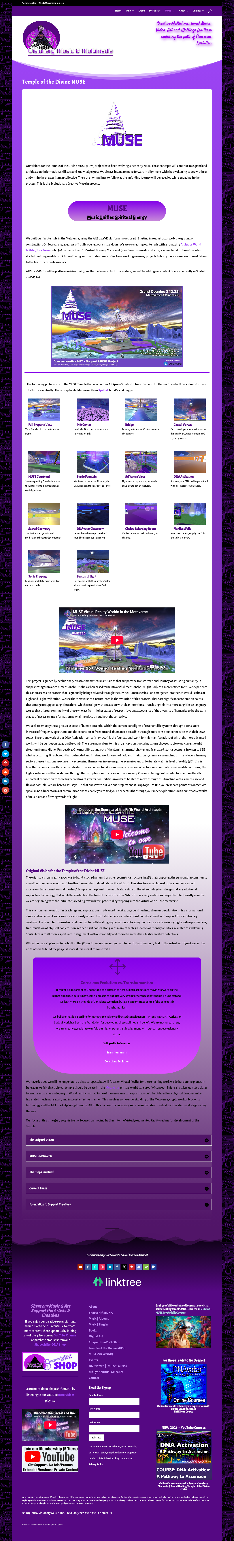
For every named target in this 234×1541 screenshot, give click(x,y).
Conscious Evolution (117, 1061)
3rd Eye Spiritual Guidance (106, 1372)
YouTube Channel (65, 1335)
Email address (96, 1395)
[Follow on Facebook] (88, 1267)
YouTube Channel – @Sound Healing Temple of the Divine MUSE (184, 1486)
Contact (197, 11)
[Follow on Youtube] (80, 1267)
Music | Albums (99, 1318)
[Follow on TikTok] (95, 1267)
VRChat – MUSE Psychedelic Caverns (184, 1310)
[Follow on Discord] (139, 1267)
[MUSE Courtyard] (44, 472)
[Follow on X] (124, 1267)
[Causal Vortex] (190, 420)
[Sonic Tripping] (44, 572)
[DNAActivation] (190, 472)
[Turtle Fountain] (93, 472)
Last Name (94, 1422)
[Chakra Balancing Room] (141, 524)
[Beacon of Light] (93, 572)
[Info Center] (93, 420)
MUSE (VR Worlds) (101, 1354)
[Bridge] (141, 420)
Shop (128, 11)
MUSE (168, 11)
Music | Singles (99, 1324)
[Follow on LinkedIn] (110, 1267)
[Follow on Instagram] (102, 1267)
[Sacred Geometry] (44, 524)
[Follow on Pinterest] (132, 1267)
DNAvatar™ (155, 11)
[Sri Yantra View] (141, 472)
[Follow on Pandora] (153, 1267)
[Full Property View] (44, 420)
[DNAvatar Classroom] (93, 524)
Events (141, 11)
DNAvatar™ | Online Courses (108, 1366)
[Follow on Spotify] (146, 1267)
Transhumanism (117, 1052)
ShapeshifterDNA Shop (50, 1344)
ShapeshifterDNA (101, 1313)
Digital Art (96, 1336)
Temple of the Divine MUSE (107, 1348)
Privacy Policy (96, 1464)
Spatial (103, 390)
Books (93, 1330)
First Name (94, 1409)
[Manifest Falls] (190, 524)
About (182, 11)
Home (118, 11)
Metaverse (112, 1087)
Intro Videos (66, 1395)
